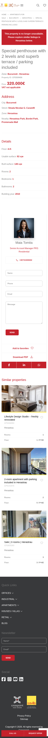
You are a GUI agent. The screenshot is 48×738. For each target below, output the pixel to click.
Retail (5, 617)
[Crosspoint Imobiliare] (10, 5)
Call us (12, 733)
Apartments (9, 605)
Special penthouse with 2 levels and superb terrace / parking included (23, 21)
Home (4, 15)
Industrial (8, 599)
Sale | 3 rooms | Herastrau (18, 542)
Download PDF (20, 357)
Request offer (35, 733)
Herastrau (27, 18)
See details (24, 398)
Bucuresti (14, 18)
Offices (6, 593)
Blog (4, 623)
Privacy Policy (24, 716)
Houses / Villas (11, 611)
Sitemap (24, 719)
